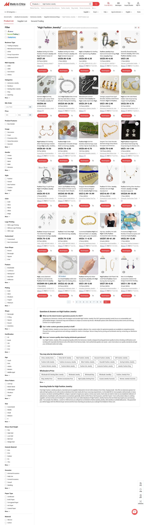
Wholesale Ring (89, 374)
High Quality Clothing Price (86, 379)
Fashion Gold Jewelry (47, 362)
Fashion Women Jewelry (48, 366)
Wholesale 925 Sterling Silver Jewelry (52, 374)
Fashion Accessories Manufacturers (50, 8)
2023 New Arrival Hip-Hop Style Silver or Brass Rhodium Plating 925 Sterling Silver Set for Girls (67, 99)
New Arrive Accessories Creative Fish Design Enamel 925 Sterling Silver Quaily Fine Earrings (129, 279)
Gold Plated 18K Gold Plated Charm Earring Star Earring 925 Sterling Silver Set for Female (109, 279)
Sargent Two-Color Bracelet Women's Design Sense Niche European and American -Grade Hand (108, 144)
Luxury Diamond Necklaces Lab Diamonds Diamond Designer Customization (45, 279)
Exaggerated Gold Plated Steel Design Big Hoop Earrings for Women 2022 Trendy (130, 144)
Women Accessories (85, 8)
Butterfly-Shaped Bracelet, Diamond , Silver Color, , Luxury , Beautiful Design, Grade (130, 54)
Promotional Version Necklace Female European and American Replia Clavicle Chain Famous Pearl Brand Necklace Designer (130, 234)
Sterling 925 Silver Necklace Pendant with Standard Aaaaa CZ (46, 54)
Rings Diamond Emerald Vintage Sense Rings (109, 54)
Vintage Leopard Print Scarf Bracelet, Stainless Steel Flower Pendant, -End (109, 99)
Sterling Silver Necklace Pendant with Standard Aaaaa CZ (130, 189)
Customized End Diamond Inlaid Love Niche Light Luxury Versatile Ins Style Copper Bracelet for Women (88, 234)
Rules (138, 12)
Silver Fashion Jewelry (87, 362)
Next (106, 302)
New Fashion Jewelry (82, 358)
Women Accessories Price (65, 379)
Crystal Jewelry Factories (107, 379)
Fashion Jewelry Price (123, 374)
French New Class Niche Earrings (67, 233)
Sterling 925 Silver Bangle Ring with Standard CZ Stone (88, 279)
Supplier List (22, 21)
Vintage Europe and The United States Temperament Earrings (46, 234)
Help (105, 12)
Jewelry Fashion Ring (124, 366)
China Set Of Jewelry (65, 358)
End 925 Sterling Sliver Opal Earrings (88, 54)
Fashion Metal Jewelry (68, 366)
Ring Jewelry (74, 8)
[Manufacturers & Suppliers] (14, 4)
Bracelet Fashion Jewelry (107, 362)
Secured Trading (37, 21)
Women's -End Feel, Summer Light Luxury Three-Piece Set (45, 99)
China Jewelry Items (47, 358)
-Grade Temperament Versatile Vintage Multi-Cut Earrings (67, 144)
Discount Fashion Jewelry (102, 358)
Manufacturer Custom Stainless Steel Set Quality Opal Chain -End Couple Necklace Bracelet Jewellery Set (88, 99)
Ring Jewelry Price (46, 379)
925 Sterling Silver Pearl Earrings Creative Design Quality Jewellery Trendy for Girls (46, 144)
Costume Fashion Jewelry (105, 366)
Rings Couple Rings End (45, 189)
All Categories (11, 12)
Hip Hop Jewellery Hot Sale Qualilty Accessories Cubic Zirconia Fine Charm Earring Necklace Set (109, 234)
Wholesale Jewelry (74, 374)
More (41, 382)
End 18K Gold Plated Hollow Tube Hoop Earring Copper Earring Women (129, 99)
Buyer (95, 12)
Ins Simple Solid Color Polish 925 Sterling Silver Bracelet (67, 280)
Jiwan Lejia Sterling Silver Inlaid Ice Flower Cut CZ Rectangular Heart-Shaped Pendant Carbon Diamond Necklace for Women (67, 189)
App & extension (116, 12)
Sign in (138, 5)
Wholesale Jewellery (105, 374)
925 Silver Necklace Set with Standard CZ (108, 189)
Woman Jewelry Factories (127, 379)
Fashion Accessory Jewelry (67, 362)
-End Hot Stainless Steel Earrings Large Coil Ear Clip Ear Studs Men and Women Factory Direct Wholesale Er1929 (88, 144)
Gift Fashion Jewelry (121, 358)
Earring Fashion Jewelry (127, 362)
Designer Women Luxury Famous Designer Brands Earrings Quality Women (88, 189)
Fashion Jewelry (65, 8)
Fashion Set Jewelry (86, 366)
